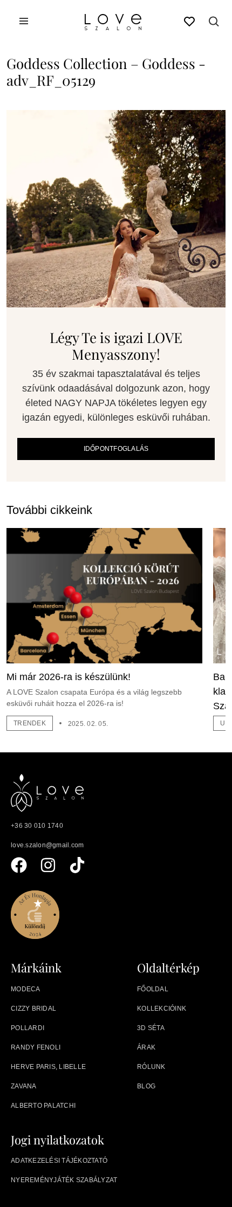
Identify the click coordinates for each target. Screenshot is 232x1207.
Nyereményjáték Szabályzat (64, 1180)
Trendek (29, 723)
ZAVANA (24, 1086)
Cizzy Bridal (33, 1008)
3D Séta (151, 1028)
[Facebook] (19, 865)
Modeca (25, 989)
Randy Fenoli (35, 1047)
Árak (146, 1047)
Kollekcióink (161, 1008)
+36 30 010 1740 (37, 825)
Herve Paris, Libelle (48, 1067)
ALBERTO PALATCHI (43, 1105)
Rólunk (151, 1067)
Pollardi (27, 1028)
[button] (214, 23)
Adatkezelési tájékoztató (59, 1160)
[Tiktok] (77, 865)
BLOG (146, 1086)
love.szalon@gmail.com (47, 845)
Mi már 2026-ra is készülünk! (68, 676)
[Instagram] (48, 865)
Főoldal (152, 989)
